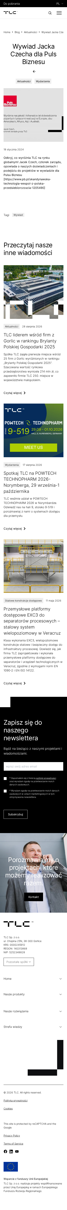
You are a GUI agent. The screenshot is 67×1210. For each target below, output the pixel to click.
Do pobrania (12, 3)
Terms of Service (13, 1143)
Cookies (8, 1108)
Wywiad (18, 214)
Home (7, 32)
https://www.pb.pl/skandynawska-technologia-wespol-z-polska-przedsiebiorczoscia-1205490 (27, 183)
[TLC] (11, 13)
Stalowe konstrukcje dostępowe (23, 600)
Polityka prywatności (16, 1100)
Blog (17, 32)
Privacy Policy (12, 1135)
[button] (33, 979)
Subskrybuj (15, 814)
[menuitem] (59, 3)
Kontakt (33, 897)
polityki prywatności (46, 778)
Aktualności (30, 32)
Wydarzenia (43, 81)
